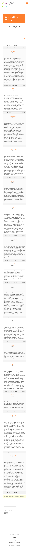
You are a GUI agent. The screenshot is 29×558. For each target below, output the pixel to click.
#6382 (24, 204)
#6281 (24, 48)
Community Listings (14, 545)
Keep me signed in (9, 510)
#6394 (24, 235)
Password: (6, 505)
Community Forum (14, 540)
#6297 (24, 85)
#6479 (24, 361)
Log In (5, 513)
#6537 (24, 452)
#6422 (24, 282)
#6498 (24, 412)
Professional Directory (14, 542)
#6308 (24, 112)
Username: (6, 500)
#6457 (24, 341)
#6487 (24, 391)
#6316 (24, 177)
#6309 (24, 146)
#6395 (24, 260)
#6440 (24, 317)
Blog (14, 537)
